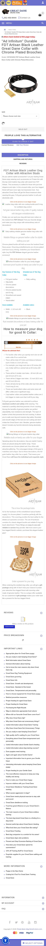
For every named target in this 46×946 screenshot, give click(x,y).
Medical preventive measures (16, 697)
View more (9, 626)
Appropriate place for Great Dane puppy (20, 653)
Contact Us (25, 18)
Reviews (22, 163)
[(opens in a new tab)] (23, 205)
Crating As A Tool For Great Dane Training (21, 874)
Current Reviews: (8, 145)
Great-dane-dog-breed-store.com (29, 929)
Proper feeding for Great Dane (16, 704)
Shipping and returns (22, 159)
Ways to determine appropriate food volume (21, 711)
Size (3, 112)
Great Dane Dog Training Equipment (19, 673)
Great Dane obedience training (17, 802)
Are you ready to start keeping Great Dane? (21, 657)
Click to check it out (23, 141)
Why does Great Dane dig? (15, 718)
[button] (42, 23)
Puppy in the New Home (14, 871)
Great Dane (10, 878)
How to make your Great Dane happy (19, 780)
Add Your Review (23, 145)
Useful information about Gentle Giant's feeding (22, 744)
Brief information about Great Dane (18, 660)
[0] (40, 16)
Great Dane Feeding (13, 831)
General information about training (18, 664)
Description (23, 155)
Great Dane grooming (13, 677)
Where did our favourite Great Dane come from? (23, 714)
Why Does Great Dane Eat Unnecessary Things (23, 728)
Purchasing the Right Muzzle (16, 707)
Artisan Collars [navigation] (12, 29)
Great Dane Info (11, 680)
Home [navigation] (4, 29)
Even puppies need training (15, 751)
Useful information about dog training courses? (22, 748)
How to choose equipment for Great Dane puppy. (23, 694)
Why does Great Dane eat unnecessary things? (22, 721)
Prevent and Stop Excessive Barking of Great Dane (24, 841)
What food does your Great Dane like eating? (22, 827)
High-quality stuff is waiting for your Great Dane (22, 735)
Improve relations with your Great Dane (20, 783)
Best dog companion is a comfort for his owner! (22, 834)
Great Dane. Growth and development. (19, 683)
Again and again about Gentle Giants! (19, 755)
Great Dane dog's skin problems (17, 838)
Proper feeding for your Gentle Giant (19, 770)
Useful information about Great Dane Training (22, 725)
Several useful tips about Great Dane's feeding (22, 824)
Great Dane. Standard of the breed (18, 687)
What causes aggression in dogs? (18, 793)
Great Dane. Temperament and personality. (21, 690)
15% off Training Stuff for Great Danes (19, 851)
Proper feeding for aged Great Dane (18, 701)
